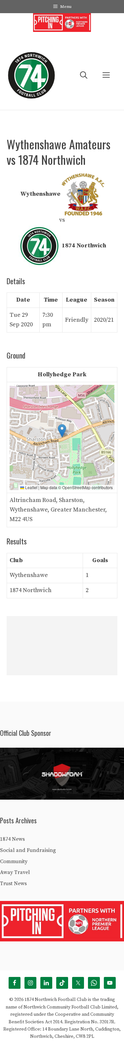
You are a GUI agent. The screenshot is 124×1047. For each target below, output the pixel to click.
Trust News (13, 883)
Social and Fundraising (28, 850)
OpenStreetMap (76, 487)
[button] (62, 430)
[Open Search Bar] (83, 75)
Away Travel (15, 872)
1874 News (12, 839)
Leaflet (30, 487)
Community (13, 861)
